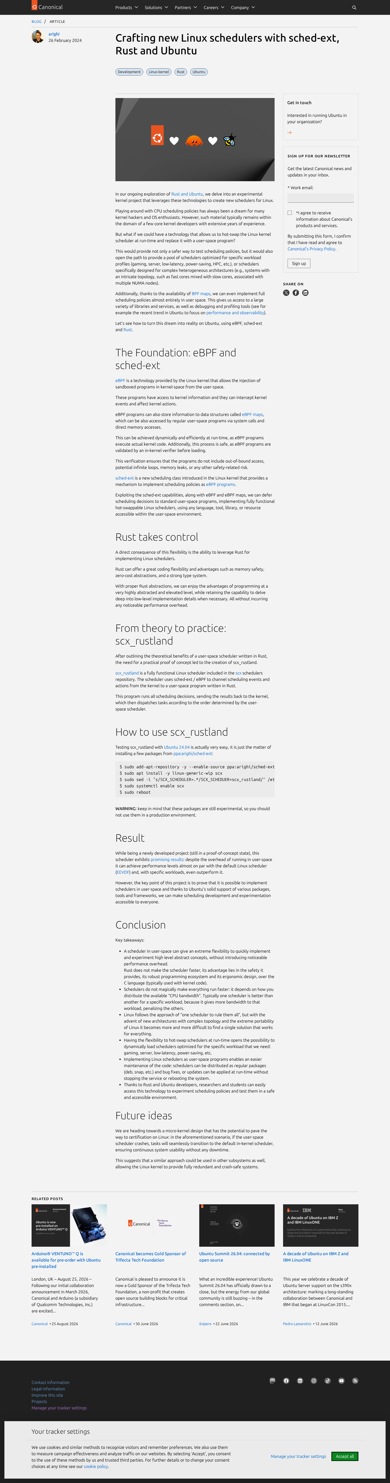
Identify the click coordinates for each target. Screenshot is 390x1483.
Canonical (40, 1324)
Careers (211, 7)
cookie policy (96, 1466)
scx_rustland (127, 673)
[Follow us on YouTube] (340, 1382)
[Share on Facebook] (296, 294)
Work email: (302, 187)
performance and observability (235, 312)
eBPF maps (252, 414)
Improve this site (47, 1395)
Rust (127, 329)
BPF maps (201, 293)
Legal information (48, 1388)
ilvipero (205, 1324)
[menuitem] (126, 7)
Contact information (51, 1382)
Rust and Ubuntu (187, 194)
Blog (37, 21)
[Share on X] (287, 294)
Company (240, 7)
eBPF (120, 380)
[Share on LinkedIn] (305, 294)
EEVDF (123, 872)
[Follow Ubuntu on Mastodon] (271, 1382)
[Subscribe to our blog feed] (354, 1382)
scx (238, 673)
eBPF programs (220, 484)
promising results (167, 859)
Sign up (299, 263)
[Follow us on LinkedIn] (299, 1382)
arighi (54, 34)
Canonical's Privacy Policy (311, 248)
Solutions (153, 7)
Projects (39, 1401)
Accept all (345, 1456)
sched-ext (124, 478)
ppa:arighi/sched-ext (193, 753)
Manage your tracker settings (59, 1407)
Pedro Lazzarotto (297, 1324)
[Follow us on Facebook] (285, 1382)
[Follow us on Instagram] (313, 1382)
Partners (183, 7)
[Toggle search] (354, 7)
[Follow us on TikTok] (326, 1382)
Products (123, 7)
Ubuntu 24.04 (177, 747)
